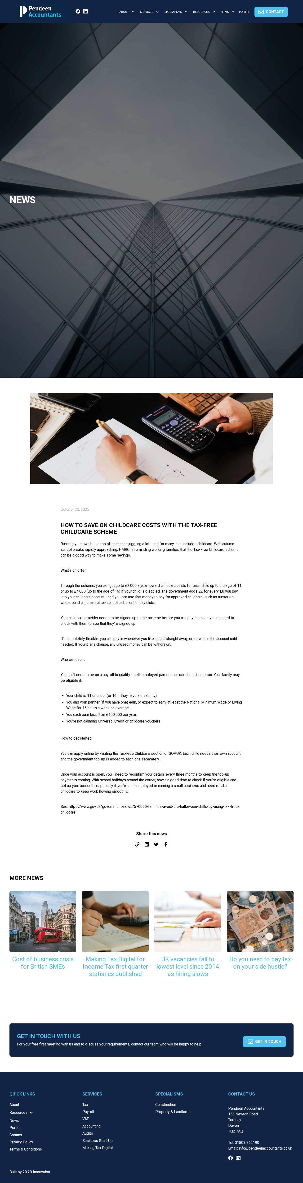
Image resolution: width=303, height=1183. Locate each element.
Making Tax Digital (97, 1148)
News (14, 1120)
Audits (87, 1133)
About (14, 1104)
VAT (85, 1119)
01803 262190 (247, 1142)
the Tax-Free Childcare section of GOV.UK (147, 753)
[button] (126, 12)
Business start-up (97, 1140)
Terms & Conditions (25, 1149)
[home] (40, 11)
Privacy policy (21, 1142)
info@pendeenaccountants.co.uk (265, 1148)
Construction (165, 1104)
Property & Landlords (173, 1111)
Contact (15, 1135)
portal (244, 12)
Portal (14, 1127)
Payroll (88, 1111)
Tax (85, 1104)
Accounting (91, 1126)
